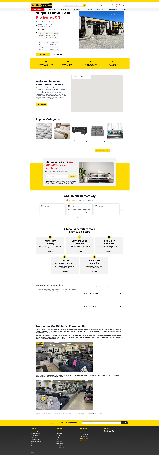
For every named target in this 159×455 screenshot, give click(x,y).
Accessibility (59, 446)
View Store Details (84, 438)
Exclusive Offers (116, 1)
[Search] (84, 5)
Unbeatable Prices (79, 1)
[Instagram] (107, 431)
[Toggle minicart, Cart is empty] (127, 5)
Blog (32, 443)
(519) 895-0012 (41, 29)
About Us (58, 437)
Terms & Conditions (60, 448)
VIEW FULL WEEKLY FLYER (102, 151)
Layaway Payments (36, 448)
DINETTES (88, 9)
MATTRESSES (76, 9)
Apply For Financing (36, 441)
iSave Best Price (35, 435)
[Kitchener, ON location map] (97, 93)
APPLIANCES (112, 9)
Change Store (83, 440)
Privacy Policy (59, 443)
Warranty (33, 437)
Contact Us (125, 1)
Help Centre (59, 433)
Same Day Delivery (35, 433)
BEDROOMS (64, 9)
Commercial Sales (35, 439)
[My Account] (124, 5)
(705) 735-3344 (83, 436)
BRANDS (124, 9)
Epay (32, 446)
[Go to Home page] (41, 5)
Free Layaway (34, 431)
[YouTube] (110, 431)
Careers (109, 1)
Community (59, 441)
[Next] (122, 209)
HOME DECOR (100, 9)
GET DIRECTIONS (42, 104)
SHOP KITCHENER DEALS (58, 55)
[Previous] (37, 209)
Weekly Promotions (37, 9)
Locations (58, 435)
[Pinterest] (113, 431)
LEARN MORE (50, 251)
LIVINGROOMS (51, 9)
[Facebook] (105, 431)
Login (57, 439)
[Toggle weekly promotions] (43, 10)
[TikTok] (116, 431)
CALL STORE (43, 55)
